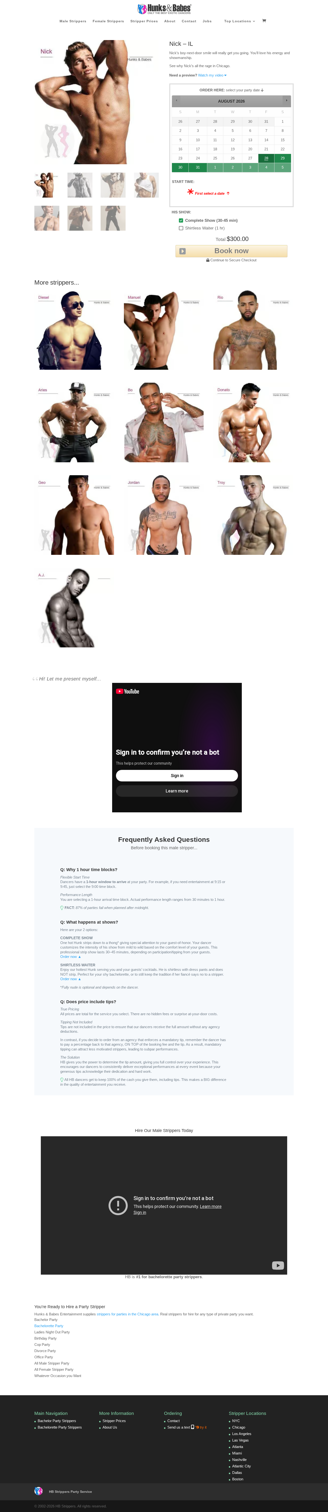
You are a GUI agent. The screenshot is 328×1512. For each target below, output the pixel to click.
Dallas (237, 1473)
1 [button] (215, 168)
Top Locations (237, 21)
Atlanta (237, 1447)
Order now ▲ (70, 957)
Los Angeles (241, 1434)
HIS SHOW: (181, 212)
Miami (237, 1453)
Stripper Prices (144, 21)
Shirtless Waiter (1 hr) (205, 228)
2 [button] (233, 168)
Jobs (207, 21)
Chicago (238, 1427)
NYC (236, 1421)
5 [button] (283, 168)
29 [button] (282, 159)
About (170, 21)
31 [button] (195, 168)
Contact (189, 21)
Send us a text (187, 1427)
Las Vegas (240, 1440)
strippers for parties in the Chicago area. (128, 1314)
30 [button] (178, 168)
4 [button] (266, 168)
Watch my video (210, 75)
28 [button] (264, 159)
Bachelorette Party (48, 1326)
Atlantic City (241, 1466)
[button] (176, 100)
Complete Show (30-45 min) (211, 220)
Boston (237, 1479)
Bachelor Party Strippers (57, 1421)
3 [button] (250, 168)
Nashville (239, 1460)
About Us (110, 1427)
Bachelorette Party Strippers (60, 1427)
